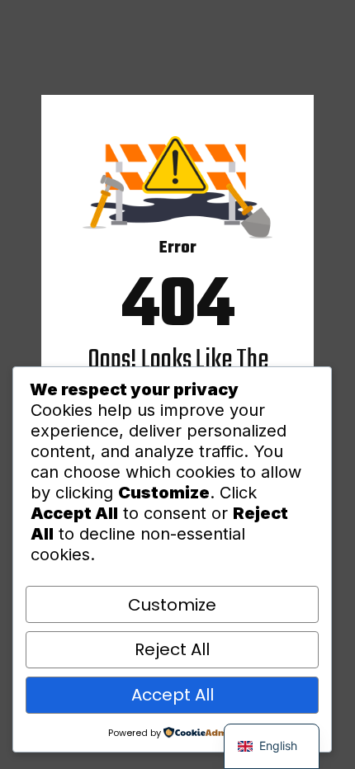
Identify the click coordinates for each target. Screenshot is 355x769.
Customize (172, 604)
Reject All (172, 649)
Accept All (172, 694)
